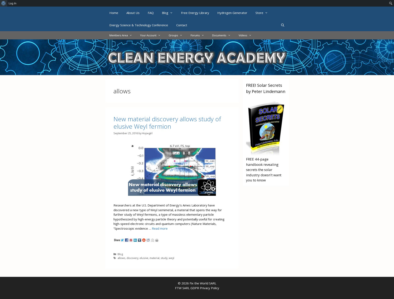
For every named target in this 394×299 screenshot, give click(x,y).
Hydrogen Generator (232, 13)
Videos (243, 35)
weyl (171, 258)
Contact (181, 25)
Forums (195, 35)
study (164, 258)
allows (121, 258)
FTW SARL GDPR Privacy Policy (197, 288)
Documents (219, 35)
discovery (132, 258)
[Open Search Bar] (283, 25)
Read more (160, 228)
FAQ (151, 13)
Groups (173, 35)
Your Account (148, 35)
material (154, 258)
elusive (144, 258)
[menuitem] (3, 3)
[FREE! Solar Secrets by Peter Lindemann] (266, 154)
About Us (133, 13)
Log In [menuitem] (12, 3)
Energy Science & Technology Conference (138, 25)
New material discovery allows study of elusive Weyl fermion (167, 123)
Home (113, 13)
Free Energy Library (195, 13)
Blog (165, 13)
